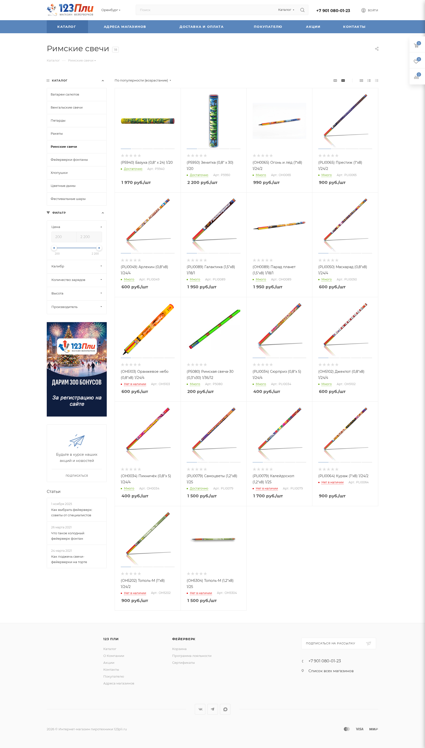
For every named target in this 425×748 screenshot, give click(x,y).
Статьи (54, 491)
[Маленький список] (335, 80)
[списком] (369, 80)
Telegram (212, 709)
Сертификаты (183, 663)
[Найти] (302, 10)
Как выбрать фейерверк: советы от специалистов (71, 512)
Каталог (67, 27)
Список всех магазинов (331, 670)
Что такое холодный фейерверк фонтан (67, 535)
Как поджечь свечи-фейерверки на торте (69, 559)
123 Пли (111, 639)
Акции (314, 27)
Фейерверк (184, 639)
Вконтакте (200, 709)
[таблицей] (376, 80)
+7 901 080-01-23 (333, 10)
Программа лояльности (192, 656)
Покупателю (268, 27)
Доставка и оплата (202, 27)
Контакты (355, 27)
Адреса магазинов (125, 27)
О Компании (113, 656)
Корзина (179, 649)
